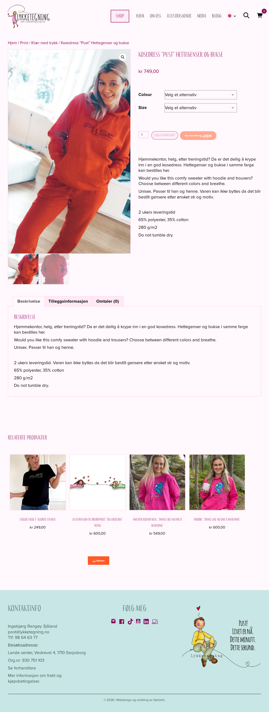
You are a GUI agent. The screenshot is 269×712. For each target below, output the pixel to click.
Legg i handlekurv (164, 135)
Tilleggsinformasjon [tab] (68, 301)
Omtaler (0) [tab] (107, 301)
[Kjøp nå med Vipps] (198, 135)
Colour (145, 94)
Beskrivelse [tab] (28, 301)
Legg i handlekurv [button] (97, 515)
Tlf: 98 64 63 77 (23, 637)
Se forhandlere (22, 668)
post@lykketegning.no (28, 631)
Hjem (12, 43)
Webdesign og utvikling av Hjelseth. (140, 700)
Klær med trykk (44, 43)
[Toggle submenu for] (234, 16)
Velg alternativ (38, 448)
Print (24, 43)
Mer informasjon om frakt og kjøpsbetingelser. (35, 678)
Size (142, 107)
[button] (246, 16)
